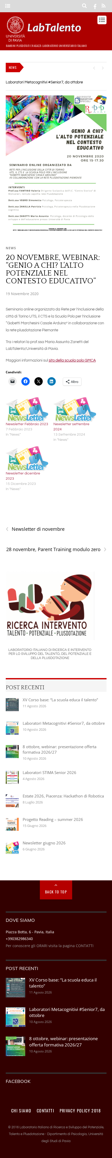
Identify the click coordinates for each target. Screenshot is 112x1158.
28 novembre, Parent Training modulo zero (56, 549)
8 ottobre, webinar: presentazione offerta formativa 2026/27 (59, 749)
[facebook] (95, 6)
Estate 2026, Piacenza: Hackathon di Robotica (63, 796)
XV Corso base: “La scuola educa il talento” (60, 699)
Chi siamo (21, 1110)
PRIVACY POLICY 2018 (80, 1110)
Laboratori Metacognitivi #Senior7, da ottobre (44, 82)
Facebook (18, 1081)
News (11, 248)
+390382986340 (19, 938)
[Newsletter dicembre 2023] (27, 458)
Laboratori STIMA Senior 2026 (49, 772)
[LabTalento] (45, 39)
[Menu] (8, 6)
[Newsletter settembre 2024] (74, 409)
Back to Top (56, 891)
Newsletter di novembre (35, 529)
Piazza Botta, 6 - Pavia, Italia (30, 931)
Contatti (45, 1110)
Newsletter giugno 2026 (44, 842)
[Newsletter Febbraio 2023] (27, 409)
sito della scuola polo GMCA (72, 360)
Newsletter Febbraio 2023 (27, 424)
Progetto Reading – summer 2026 (53, 819)
